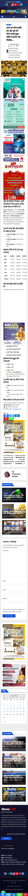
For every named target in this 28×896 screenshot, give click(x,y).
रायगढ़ (11, 756)
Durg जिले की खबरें (13, 773)
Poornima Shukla (14, 44)
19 (10, 711)
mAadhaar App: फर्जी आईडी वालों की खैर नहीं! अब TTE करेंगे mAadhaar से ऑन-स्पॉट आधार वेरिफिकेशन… (19, 459)
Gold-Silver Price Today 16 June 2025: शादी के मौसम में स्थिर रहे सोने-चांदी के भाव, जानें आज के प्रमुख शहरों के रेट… (8, 459)
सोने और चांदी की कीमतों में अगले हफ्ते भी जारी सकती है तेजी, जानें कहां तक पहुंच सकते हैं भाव (13, 513)
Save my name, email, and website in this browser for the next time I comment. (13, 610)
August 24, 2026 (9, 746)
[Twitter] (11, 415)
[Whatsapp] (11, 418)
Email (4, 589)
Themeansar (14, 882)
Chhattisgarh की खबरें (13, 525)
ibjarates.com (17, 409)
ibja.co (11, 409)
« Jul (4, 721)
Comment (6, 550)
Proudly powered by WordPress (10, 880)
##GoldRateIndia (12, 50)
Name (5, 581)
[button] (3, 893)
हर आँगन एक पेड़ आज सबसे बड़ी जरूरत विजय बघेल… (14, 889)
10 (4, 708)
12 (10, 708)
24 (4, 714)
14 (17, 708)
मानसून (15, 790)
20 (14, 711)
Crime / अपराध (6, 756)
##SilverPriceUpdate (14, 55)
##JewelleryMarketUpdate (15, 52)
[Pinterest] (6, 418)
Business (9, 24)
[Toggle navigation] (13, 17)
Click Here (6, 838)
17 (4, 711)
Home (8, 886)
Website (5, 598)
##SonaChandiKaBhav (14, 57)
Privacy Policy (18, 886)
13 (14, 708)
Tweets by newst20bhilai (7, 848)
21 (17, 711)
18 (7, 711)
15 (20, 708)
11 (7, 708)
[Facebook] (6, 415)
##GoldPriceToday (13, 48)
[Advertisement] (14, 307)
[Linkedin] (17, 415)
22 (20, 711)
